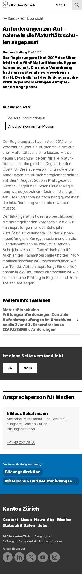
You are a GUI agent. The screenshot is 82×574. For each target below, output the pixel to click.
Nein (28, 368)
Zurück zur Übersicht (26, 18)
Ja (10, 368)
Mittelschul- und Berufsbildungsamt (41, 481)
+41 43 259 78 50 (21, 442)
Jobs (42, 525)
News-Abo (44, 520)
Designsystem (43, 536)
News (26, 520)
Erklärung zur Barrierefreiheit (20, 541)
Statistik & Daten (19, 525)
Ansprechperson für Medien (31, 126)
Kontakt (10, 520)
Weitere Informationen (26, 118)
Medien (64, 520)
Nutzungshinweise (50, 541)
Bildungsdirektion (23, 472)
